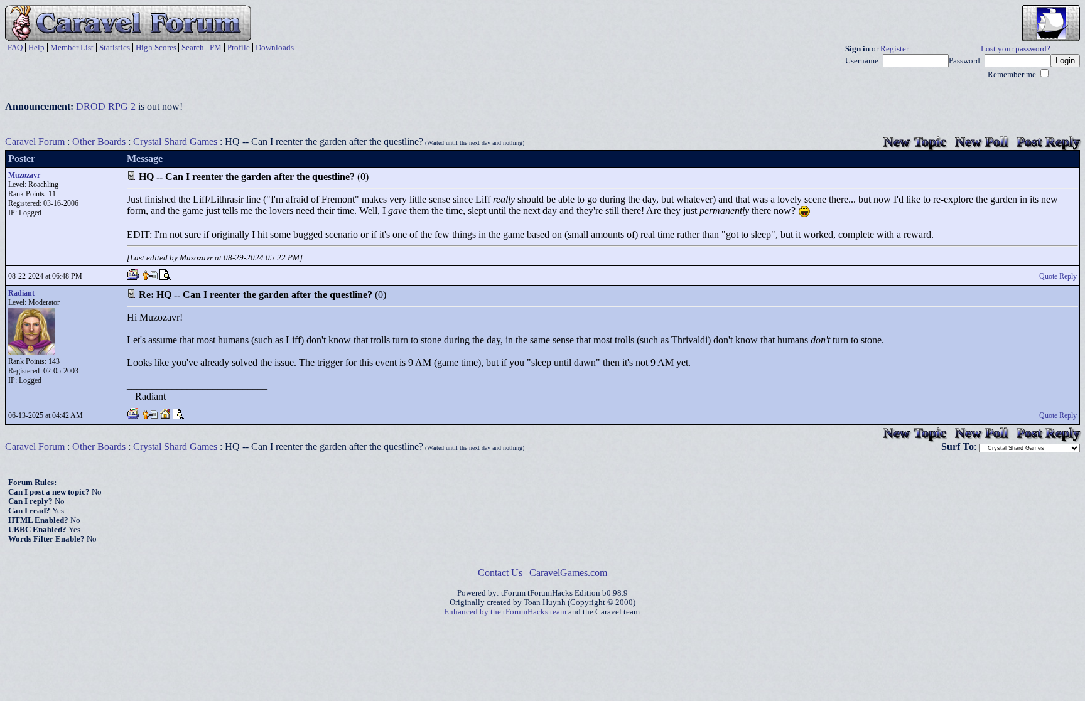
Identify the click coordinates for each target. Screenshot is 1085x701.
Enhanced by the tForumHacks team (505, 611)
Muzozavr (24, 175)
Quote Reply (1058, 276)
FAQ (15, 47)
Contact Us (500, 572)
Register (894, 49)
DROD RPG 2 (106, 106)
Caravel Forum (35, 141)
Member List (72, 47)
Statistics (114, 47)
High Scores (156, 47)
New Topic (914, 141)
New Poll (981, 141)
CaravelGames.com (568, 572)
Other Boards (99, 141)
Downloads (275, 47)
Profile (238, 47)
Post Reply (1048, 141)
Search (192, 47)
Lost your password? (1015, 49)
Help (36, 47)
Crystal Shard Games (175, 141)
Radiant (21, 293)
